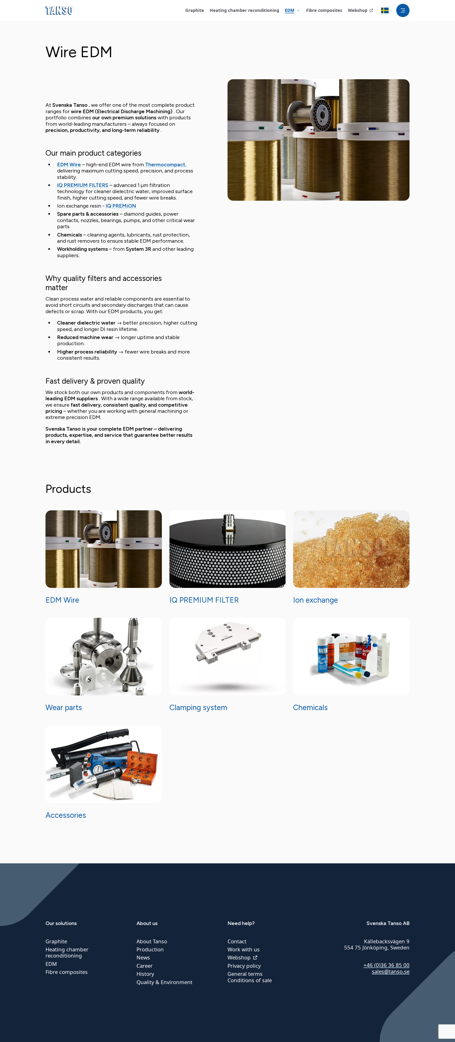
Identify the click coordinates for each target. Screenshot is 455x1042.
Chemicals (310, 707)
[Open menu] (403, 10)
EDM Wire (62, 600)
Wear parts (64, 707)
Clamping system (198, 707)
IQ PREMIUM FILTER (204, 600)
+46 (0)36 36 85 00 (387, 964)
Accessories (66, 815)
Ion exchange (315, 600)
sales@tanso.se (391, 971)
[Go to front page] (59, 10)
